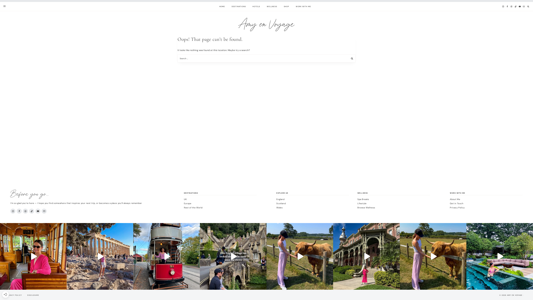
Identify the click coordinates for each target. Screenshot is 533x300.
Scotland (281, 203)
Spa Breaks (363, 199)
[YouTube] (520, 6)
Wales (279, 207)
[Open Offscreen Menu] (4, 6)
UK (185, 199)
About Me (455, 199)
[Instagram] (503, 6)
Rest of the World (193, 207)
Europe (187, 203)
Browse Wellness (366, 207)
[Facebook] (507, 6)
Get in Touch (456, 203)
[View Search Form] (528, 6)
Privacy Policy (457, 207)
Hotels (256, 6)
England (280, 199)
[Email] (524, 6)
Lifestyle (361, 203)
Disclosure (33, 295)
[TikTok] (515, 6)
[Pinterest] (511, 6)
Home (222, 6)
